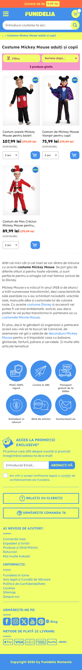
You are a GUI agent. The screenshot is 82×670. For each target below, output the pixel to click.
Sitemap (9, 592)
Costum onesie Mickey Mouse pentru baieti (19, 134)
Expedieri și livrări (16, 543)
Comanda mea (14, 539)
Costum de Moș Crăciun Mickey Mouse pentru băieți (19, 223)
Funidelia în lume (16, 575)
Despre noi (11, 597)
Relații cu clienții (44, 498)
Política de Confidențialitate (24, 584)
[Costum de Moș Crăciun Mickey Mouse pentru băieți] (21, 190)
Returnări (10, 552)
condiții (66, 475)
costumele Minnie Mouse (21, 317)
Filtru (16, 58)
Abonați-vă (62, 465)
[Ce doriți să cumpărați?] (6, 14)
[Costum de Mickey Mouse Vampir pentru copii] (61, 101)
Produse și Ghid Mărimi (20, 547)
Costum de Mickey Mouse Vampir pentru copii (60, 134)
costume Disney (39, 304)
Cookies (9, 588)
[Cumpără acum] (35, 155)
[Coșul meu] (75, 14)
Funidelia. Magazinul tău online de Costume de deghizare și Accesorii (40, 14)
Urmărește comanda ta (44, 513)
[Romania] (7, 622)
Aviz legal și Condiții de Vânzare (27, 579)
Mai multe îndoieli (16, 556)
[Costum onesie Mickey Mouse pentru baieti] (21, 101)
